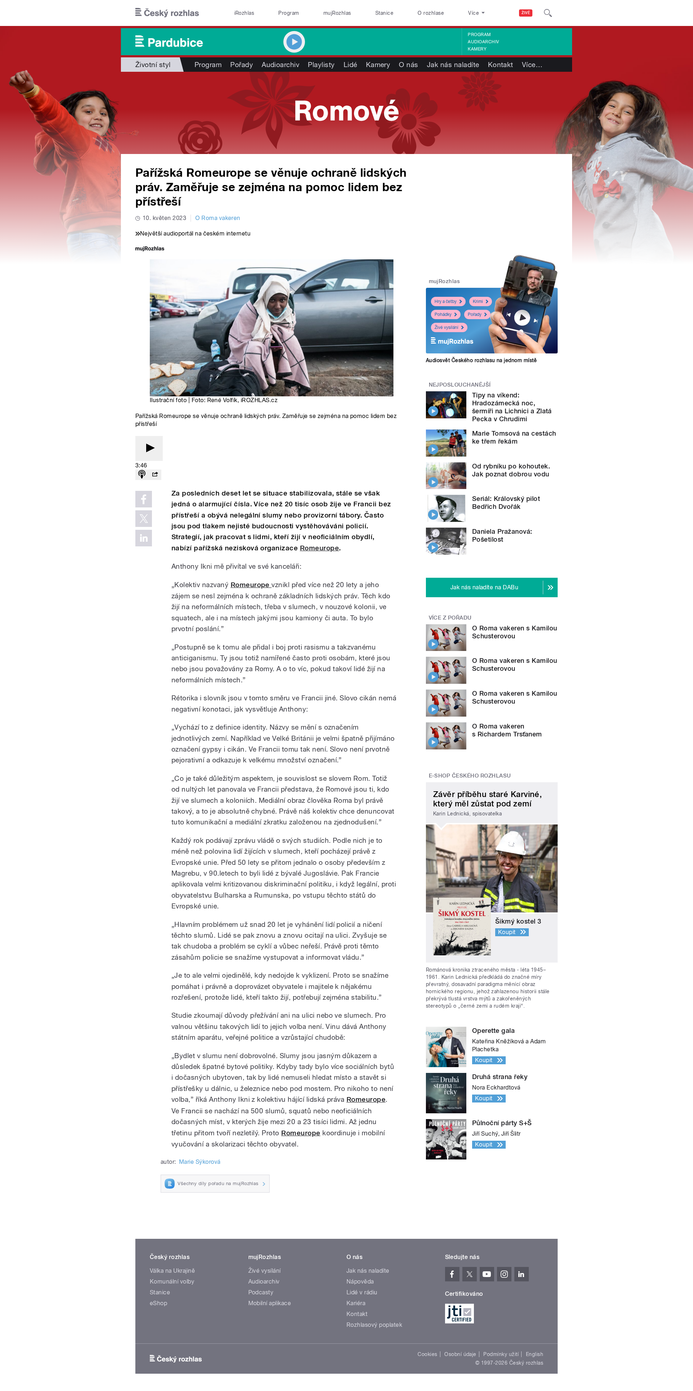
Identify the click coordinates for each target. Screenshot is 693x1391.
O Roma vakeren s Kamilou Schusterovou (514, 632)
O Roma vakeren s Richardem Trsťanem (507, 730)
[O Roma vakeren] (346, 113)
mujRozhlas (337, 13)
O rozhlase (431, 13)
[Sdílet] (154, 475)
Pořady (241, 65)
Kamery (477, 49)
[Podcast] (141, 475)
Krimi (478, 301)
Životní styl (153, 65)
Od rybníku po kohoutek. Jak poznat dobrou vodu (511, 470)
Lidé (350, 65)
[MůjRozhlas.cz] (149, 249)
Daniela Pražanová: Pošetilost (502, 535)
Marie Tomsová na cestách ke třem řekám (514, 437)
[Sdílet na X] (143, 518)
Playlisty (321, 65)
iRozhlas (244, 13)
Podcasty (261, 1292)
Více (532, 65)
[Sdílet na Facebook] (143, 499)
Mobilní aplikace (269, 1303)
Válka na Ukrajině (172, 1270)
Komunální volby (172, 1281)
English (534, 1354)
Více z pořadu (450, 618)
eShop (158, 1303)
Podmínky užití (501, 1354)
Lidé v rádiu (362, 1292)
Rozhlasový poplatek (374, 1324)
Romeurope (319, 548)
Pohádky (443, 314)
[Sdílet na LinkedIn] (143, 538)
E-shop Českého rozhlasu (470, 775)
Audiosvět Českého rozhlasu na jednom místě (481, 360)
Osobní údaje (460, 1354)
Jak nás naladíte (453, 65)
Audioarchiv (483, 41)
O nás (408, 65)
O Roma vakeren (217, 218)
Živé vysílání (446, 327)
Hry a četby (446, 301)
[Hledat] (548, 13)
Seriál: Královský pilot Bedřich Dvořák (506, 502)
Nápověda (360, 1281)
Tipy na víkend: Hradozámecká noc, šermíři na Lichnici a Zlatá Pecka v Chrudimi (512, 407)
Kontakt (500, 65)
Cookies (427, 1354)
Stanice (384, 13)
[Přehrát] (149, 448)
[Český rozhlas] (167, 13)
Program (288, 13)
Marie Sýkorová (200, 1161)
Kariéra (355, 1303)
